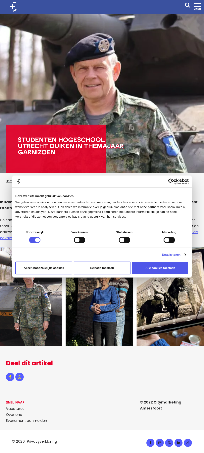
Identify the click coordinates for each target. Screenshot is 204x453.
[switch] (79, 240)
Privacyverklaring (42, 441)
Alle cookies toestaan (160, 268)
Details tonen (171, 254)
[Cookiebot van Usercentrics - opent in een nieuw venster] (171, 181)
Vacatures (15, 408)
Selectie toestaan (102, 268)
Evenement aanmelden (26, 420)
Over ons (14, 414)
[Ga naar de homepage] (15, 7)
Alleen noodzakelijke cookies (44, 268)
